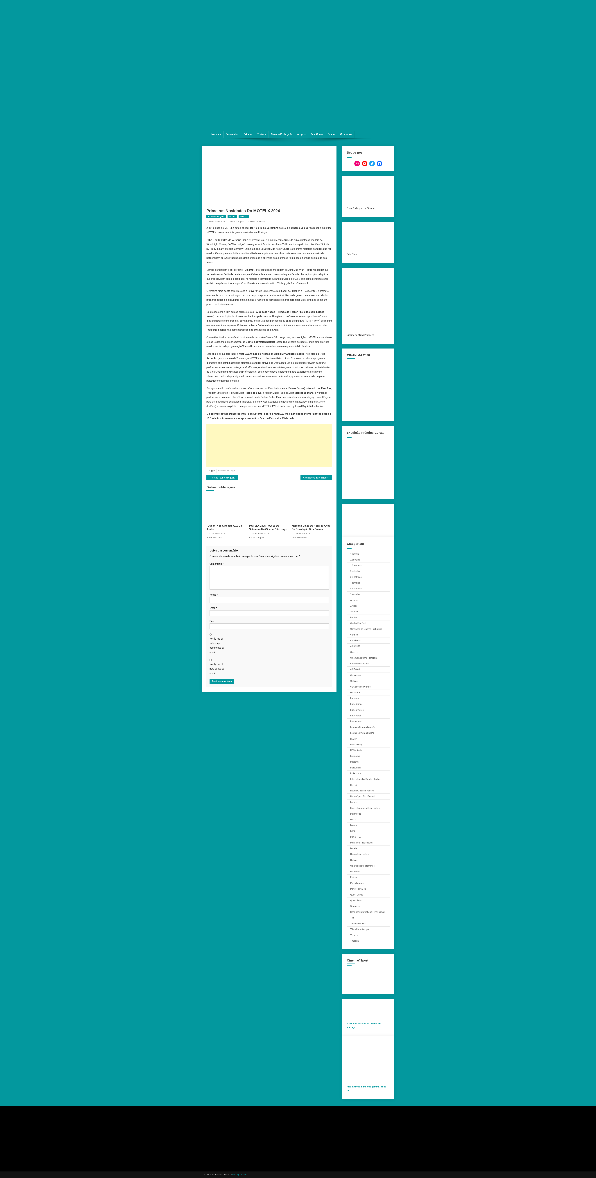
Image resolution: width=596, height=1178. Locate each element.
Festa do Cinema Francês (362, 727)
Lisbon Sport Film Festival (362, 796)
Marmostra (355, 814)
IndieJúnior (355, 767)
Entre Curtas (356, 704)
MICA (353, 831)
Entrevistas (232, 134)
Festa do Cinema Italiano (362, 733)
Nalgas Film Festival (359, 854)
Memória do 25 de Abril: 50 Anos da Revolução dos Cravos (311, 527)
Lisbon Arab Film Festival (362, 790)
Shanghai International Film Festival (367, 912)
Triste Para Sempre (359, 929)
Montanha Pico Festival (361, 842)
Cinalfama (355, 640)
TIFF (352, 917)
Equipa (331, 134)
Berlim (353, 617)
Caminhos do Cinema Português (366, 629)
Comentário (217, 563)
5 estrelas (355, 594)
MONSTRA (355, 837)
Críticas (248, 134)
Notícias (216, 134)
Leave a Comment (256, 221)
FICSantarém (356, 750)
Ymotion (354, 941)
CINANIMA (355, 646)
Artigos (301, 134)
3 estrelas (355, 571)
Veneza (354, 935)
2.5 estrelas (356, 565)
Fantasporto (356, 721)
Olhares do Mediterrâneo (362, 866)
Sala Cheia (317, 134)
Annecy (354, 600)
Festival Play (356, 744)
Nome (214, 594)
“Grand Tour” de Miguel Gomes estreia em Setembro (224, 477)
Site (212, 621)
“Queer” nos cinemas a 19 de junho (224, 527)
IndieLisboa (355, 773)
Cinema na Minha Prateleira (363, 658)
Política (353, 877)
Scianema (355, 906)
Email (213, 607)
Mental (353, 825)
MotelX (232, 216)
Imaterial (354, 762)
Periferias (355, 871)
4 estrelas (355, 583)
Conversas (355, 675)
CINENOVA (355, 669)
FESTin (353, 739)
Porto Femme (357, 883)
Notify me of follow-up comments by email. (217, 645)
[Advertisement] (269, 445)
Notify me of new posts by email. (217, 669)
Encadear (355, 698)
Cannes (354, 634)
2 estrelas (355, 559)
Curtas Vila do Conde (360, 687)
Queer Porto (356, 900)
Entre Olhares (357, 710)
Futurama (355, 756)
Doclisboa (355, 692)
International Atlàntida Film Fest (365, 779)
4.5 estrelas (356, 588)
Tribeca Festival (358, 923)
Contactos (346, 134)
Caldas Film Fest (358, 623)
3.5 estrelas (356, 577)
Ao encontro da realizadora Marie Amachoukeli (317, 477)
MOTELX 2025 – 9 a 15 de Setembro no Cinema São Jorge (268, 527)
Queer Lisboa (356, 894)
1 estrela (354, 554)
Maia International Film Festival (365, 808)
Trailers (261, 134)
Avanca (354, 611)
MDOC (353, 819)
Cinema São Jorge (226, 470)
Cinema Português (281, 134)
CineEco (354, 652)
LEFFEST (354, 785)
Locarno (354, 802)
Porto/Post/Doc (358, 889)
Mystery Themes (239, 1174)
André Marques (237, 221)
